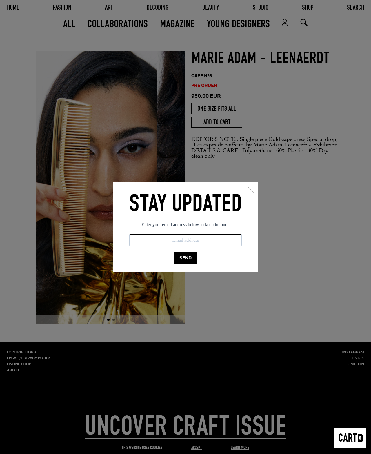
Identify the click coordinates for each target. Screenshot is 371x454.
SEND (185, 258)
